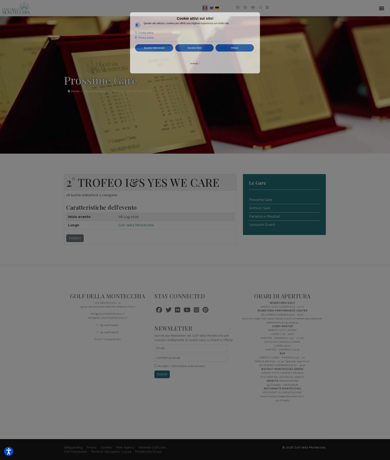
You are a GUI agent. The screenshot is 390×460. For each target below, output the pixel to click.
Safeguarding (73, 447)
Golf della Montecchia (136, 225)
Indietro (75, 238)
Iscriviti (162, 374)
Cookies (106, 447)
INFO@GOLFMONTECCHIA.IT (107, 313)
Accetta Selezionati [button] (154, 48)
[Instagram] (260, 7)
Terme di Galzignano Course (111, 451)
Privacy (92, 447)
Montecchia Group (148, 451)
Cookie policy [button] (145, 32)
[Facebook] (238, 7)
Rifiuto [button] (234, 48)
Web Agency (125, 447)
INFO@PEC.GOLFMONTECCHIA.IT (108, 318)
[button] (8, 451)
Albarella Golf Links (152, 447)
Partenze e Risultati (264, 216)
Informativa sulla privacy (188, 366)
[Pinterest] (245, 7)
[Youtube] (253, 7)
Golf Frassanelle (75, 451)
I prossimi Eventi (262, 225)
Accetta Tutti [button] (194, 48)
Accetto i (181, 366)
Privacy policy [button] (146, 37)
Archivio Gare (259, 208)
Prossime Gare (260, 200)
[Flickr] (267, 7)
